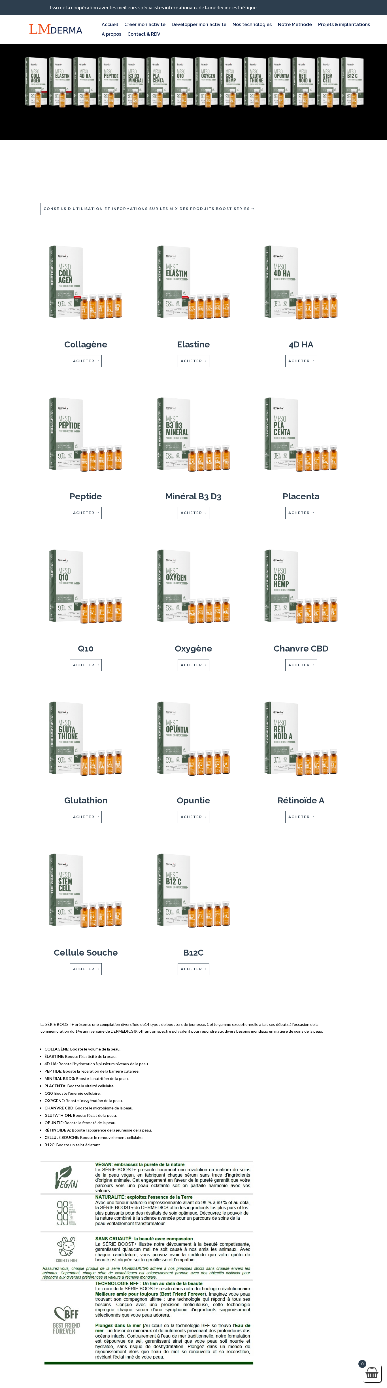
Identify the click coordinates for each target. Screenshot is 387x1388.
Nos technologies (252, 24)
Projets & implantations (344, 24)
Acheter (84, 361)
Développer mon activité (199, 24)
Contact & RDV (143, 34)
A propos (111, 34)
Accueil (110, 24)
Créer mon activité (144, 24)
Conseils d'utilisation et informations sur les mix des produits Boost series (147, 209)
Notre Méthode (295, 24)
